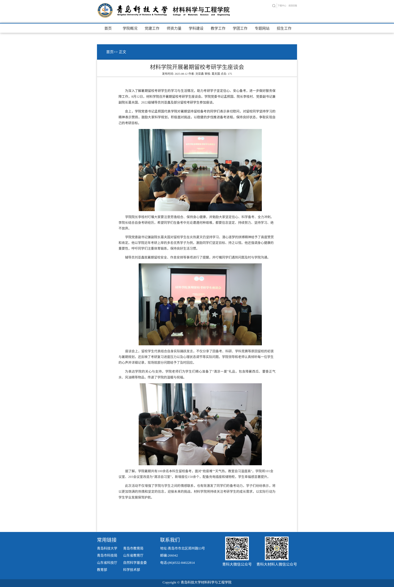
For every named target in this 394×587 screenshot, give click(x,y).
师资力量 (174, 28)
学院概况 (130, 28)
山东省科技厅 (107, 563)
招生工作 (284, 28)
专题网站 (262, 28)
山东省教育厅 (133, 555)
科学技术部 (131, 570)
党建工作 (152, 28)
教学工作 (218, 28)
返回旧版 (292, 5)
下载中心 (282, 5)
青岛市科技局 (107, 555)
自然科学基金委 (135, 563)
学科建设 (196, 28)
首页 (108, 28)
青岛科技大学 (107, 548)
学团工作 (240, 28)
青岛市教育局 (133, 548)
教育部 (102, 570)
